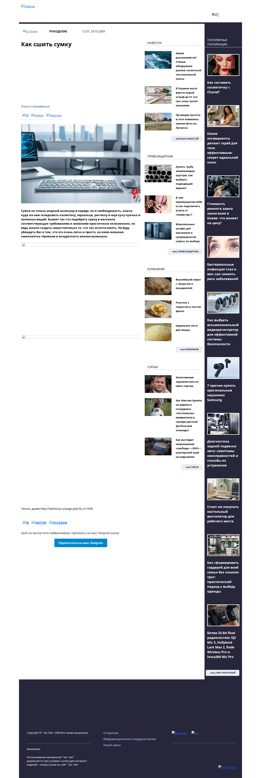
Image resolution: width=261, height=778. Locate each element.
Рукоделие (58, 31)
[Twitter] (37, 115)
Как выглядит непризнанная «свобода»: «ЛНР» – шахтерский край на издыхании (189, 448)
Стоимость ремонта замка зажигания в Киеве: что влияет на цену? (222, 213)
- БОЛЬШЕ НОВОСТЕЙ (187, 138)
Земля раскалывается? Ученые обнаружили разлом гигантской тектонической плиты (188, 66)
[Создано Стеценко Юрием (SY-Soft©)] (227, 767)
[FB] (26, 115)
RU (214, 14)
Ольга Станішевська (35, 106)
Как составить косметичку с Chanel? (219, 87)
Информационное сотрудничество (129, 739)
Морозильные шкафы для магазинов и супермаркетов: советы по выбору (188, 233)
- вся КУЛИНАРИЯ (189, 349)
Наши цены (112, 745)
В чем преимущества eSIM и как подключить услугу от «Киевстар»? (189, 206)
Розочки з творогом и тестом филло (188, 307)
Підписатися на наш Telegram (81, 543)
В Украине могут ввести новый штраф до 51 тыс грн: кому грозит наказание (187, 97)
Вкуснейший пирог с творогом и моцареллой (188, 284)
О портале (110, 733)
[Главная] (28, 6)
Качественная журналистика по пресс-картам (187, 382)
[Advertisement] (80, 74)
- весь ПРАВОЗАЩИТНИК (185, 251)
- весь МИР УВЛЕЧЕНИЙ (223, 672)
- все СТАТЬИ (192, 467)
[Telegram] (54, 115)
